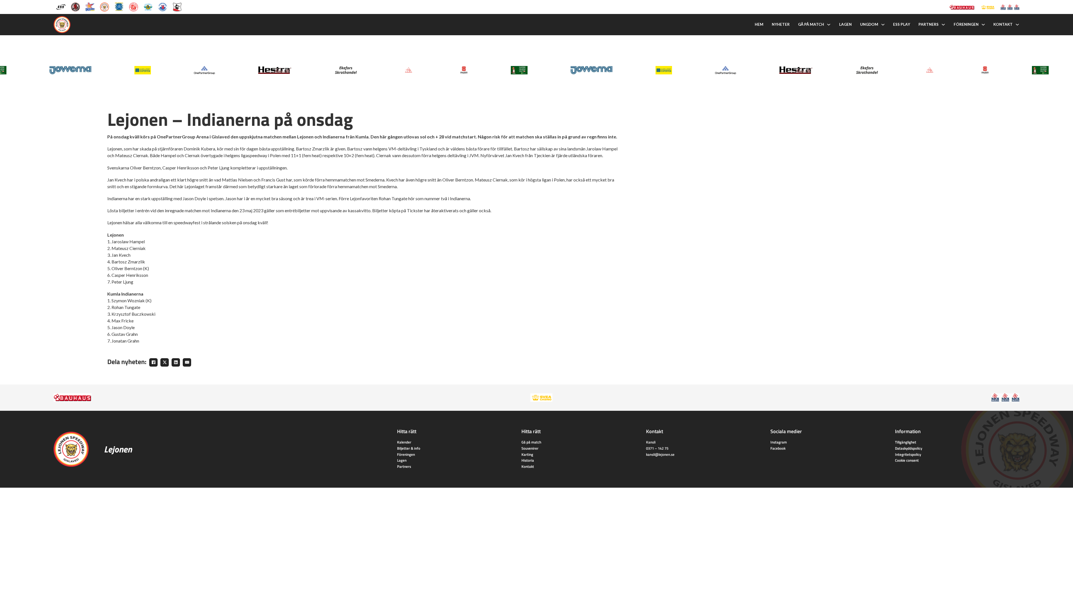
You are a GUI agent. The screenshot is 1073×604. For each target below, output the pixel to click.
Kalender (404, 442)
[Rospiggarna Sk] (133, 6)
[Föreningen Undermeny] (983, 24)
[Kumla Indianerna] (75, 6)
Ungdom (869, 24)
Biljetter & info (408, 448)
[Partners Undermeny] (943, 24)
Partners (928, 24)
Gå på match (811, 24)
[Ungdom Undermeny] (883, 24)
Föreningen (966, 24)
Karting (527, 454)
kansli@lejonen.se (660, 454)
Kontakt (1003, 24)
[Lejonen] (104, 6)
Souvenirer (529, 448)
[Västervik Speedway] (148, 6)
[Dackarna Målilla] (90, 6)
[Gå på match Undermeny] (829, 24)
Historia (527, 460)
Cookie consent (907, 460)
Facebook (777, 448)
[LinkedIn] (176, 362)
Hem (759, 24)
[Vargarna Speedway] (162, 6)
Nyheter (781, 24)
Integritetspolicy (908, 454)
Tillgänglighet (905, 442)
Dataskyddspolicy (908, 448)
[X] (164, 362)
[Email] (187, 362)
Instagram (778, 442)
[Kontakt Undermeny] (1017, 24)
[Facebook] (153, 362)
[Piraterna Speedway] (119, 6)
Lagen (845, 24)
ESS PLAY (901, 24)
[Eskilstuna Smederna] (177, 6)
